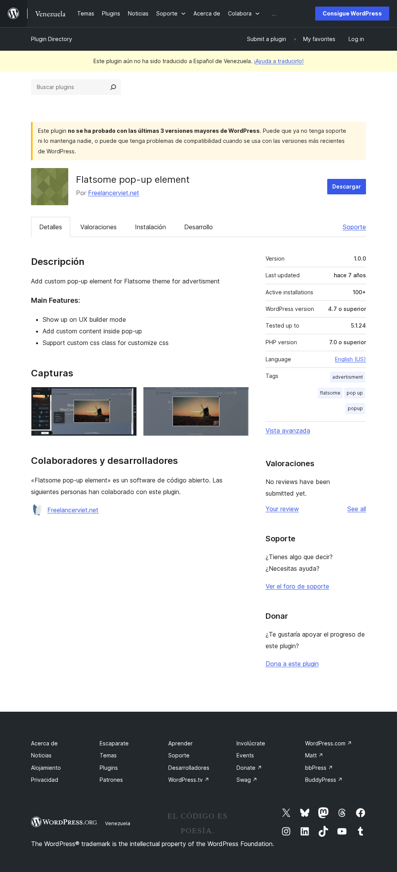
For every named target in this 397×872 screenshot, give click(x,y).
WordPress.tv (188, 779)
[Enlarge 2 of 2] (238, 397)
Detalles (50, 227)
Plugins (109, 767)
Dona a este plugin (292, 664)
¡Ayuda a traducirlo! (279, 61)
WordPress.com (328, 743)
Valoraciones (98, 227)
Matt (314, 755)
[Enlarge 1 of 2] (126, 397)
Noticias (41, 755)
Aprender (180, 743)
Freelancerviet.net (113, 193)
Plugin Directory (51, 39)
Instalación (150, 227)
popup (355, 408)
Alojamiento (46, 767)
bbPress (319, 767)
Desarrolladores (188, 767)
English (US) (350, 359)
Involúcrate (250, 743)
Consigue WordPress (352, 13)
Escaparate (114, 743)
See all (356, 509)
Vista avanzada (288, 430)
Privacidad (44, 779)
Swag (246, 779)
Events (245, 755)
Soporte (354, 227)
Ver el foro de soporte (297, 586)
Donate (249, 767)
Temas (108, 755)
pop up (355, 393)
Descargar (346, 186)
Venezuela (117, 823)
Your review (282, 509)
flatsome (330, 393)
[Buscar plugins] (113, 87)
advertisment (347, 377)
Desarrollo (198, 227)
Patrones (111, 779)
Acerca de (44, 743)
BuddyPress (324, 779)
